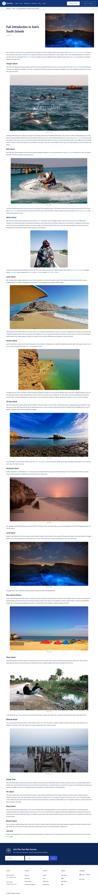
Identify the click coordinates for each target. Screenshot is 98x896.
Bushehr (41, 723)
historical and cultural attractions (76, 52)
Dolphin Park (13, 211)
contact (8, 836)
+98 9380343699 (11, 877)
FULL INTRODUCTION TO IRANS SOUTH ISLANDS (28, 8)
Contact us (27, 878)
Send (53, 858)
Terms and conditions (30, 884)
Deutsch (88, 874)
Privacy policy (28, 881)
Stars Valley (13, 272)
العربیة (82, 874)
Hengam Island (76, 67)
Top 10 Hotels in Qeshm (53, 272)
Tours (21, 3)
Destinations (27, 3)
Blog (39, 3)
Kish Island (69, 152)
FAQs (62, 878)
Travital (74, 57)
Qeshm (39, 221)
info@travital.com (11, 884)
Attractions (34, 3)
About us (27, 875)
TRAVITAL (8, 8)
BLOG (14, 8)
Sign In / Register (88, 3)
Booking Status (73, 3)
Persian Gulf (29, 57)
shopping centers (82, 211)
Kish (28, 471)
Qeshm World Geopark (39, 461)
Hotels (16, 3)
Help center (64, 875)
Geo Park (30, 272)
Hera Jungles (38, 272)
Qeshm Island (77, 138)
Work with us (64, 881)
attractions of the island (77, 270)
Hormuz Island (29, 346)
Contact (44, 3)
